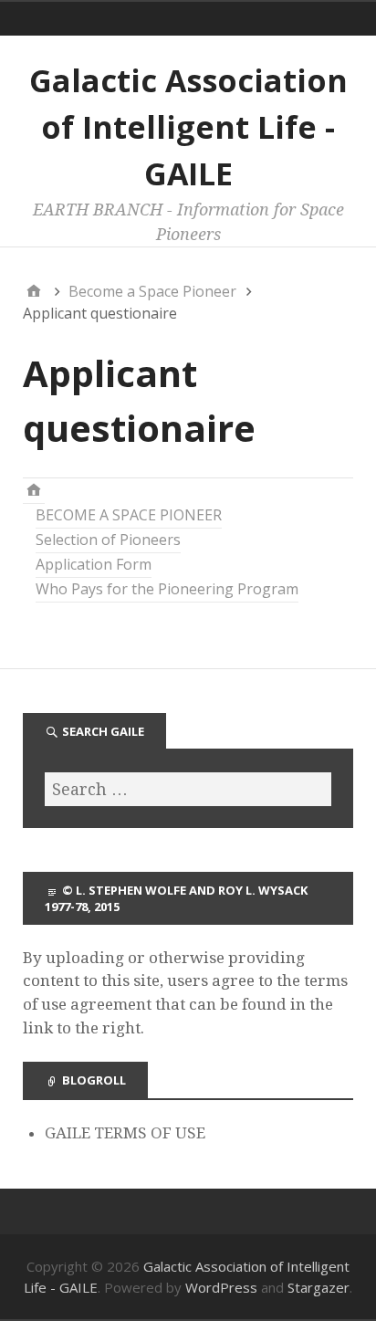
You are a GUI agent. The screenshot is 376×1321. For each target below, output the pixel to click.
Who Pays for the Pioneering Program (167, 589)
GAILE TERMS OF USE (125, 1133)
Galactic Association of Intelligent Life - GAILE (188, 126)
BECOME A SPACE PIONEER (129, 515)
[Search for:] (188, 789)
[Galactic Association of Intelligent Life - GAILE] (34, 490)
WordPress (221, 1287)
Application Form (93, 564)
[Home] (34, 291)
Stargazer (318, 1287)
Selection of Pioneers (108, 539)
